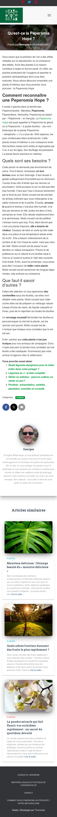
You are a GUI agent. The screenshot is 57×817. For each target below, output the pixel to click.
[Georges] (28, 434)
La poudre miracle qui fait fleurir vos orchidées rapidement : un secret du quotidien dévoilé (25, 727)
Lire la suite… (17, 594)
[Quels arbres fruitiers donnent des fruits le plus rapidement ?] (28, 619)
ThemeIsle (40, 810)
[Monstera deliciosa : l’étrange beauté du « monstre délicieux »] (28, 536)
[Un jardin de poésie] (12, 15)
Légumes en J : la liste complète (26, 373)
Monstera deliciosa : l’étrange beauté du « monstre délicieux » (27, 567)
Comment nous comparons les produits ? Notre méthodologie (28, 801)
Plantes (20, 397)
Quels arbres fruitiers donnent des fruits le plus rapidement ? (28, 647)
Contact (28, 792)
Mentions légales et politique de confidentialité (28, 783)
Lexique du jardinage (28, 774)
